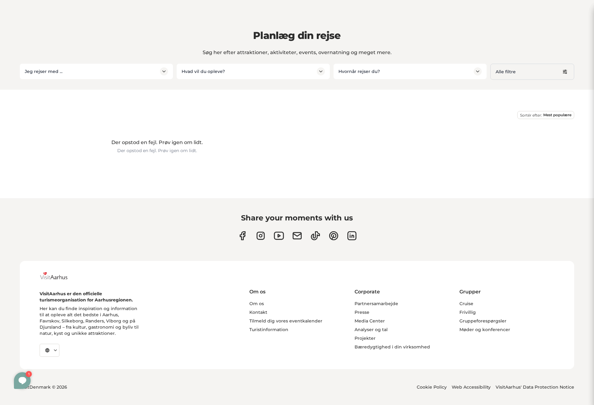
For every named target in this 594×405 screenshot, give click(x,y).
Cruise (466, 303)
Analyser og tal (371, 329)
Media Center (370, 321)
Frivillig (467, 312)
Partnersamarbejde (376, 303)
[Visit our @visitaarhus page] (315, 235)
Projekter (365, 338)
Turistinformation (268, 329)
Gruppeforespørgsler (482, 321)
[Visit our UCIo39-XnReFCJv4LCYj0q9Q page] (278, 235)
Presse (362, 312)
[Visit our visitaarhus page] (242, 235)
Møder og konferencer (484, 329)
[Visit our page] (260, 235)
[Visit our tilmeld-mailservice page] (297, 235)
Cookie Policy (432, 387)
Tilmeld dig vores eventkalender (285, 321)
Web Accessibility (471, 387)
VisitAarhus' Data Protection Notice (535, 387)
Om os (256, 303)
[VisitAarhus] (58, 275)
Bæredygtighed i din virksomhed (392, 347)
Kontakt (258, 312)
